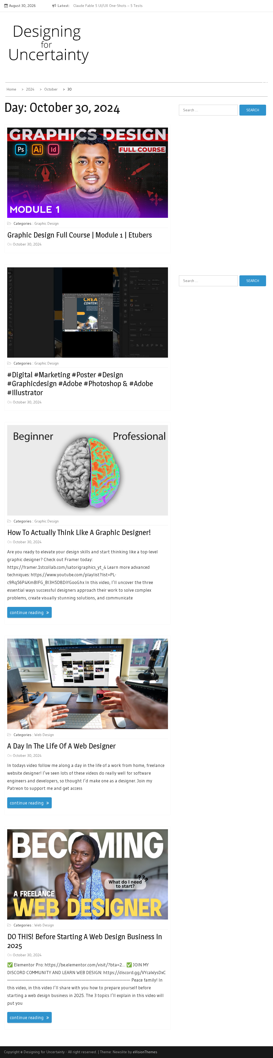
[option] (114, 6)
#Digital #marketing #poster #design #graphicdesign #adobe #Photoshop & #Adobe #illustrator (80, 383)
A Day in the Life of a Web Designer (61, 745)
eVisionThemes (145, 1051)
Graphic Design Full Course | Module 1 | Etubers (79, 234)
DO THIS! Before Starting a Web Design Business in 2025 (84, 941)
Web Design (44, 734)
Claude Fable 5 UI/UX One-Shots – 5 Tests (108, 5)
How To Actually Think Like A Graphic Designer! (79, 532)
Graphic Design (46, 223)
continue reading (27, 612)
